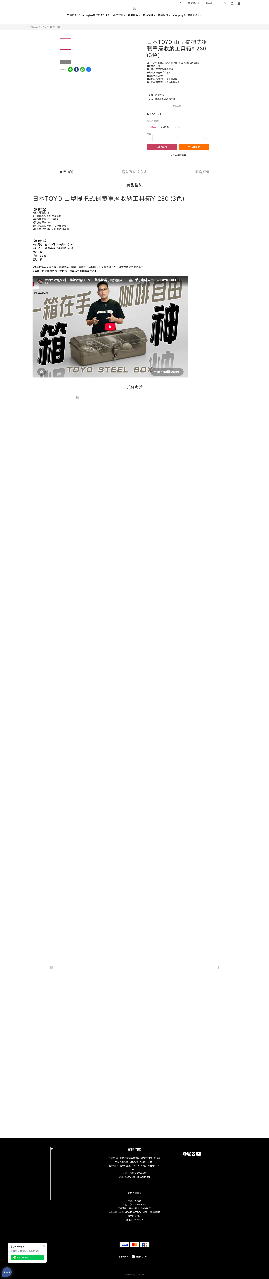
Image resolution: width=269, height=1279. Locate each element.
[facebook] (76, 69)
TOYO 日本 (55, 26)
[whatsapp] (82, 69)
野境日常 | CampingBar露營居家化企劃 (88, 15)
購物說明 (148, 15)
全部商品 (33, 26)
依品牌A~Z (43, 26)
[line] (70, 69)
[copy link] (88, 69)
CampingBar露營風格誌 (186, 15)
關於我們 (163, 15)
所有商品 (133, 15)
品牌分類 (118, 15)
